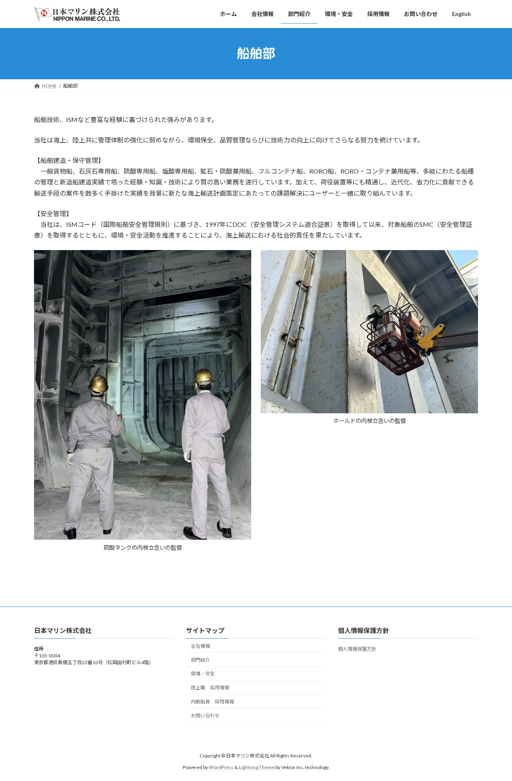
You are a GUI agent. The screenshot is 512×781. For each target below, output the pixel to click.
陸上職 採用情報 (210, 688)
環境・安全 (203, 674)
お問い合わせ (205, 716)
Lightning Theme (257, 767)
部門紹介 (200, 660)
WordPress (221, 767)
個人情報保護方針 (357, 649)
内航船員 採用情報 (212, 702)
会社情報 (200, 646)
